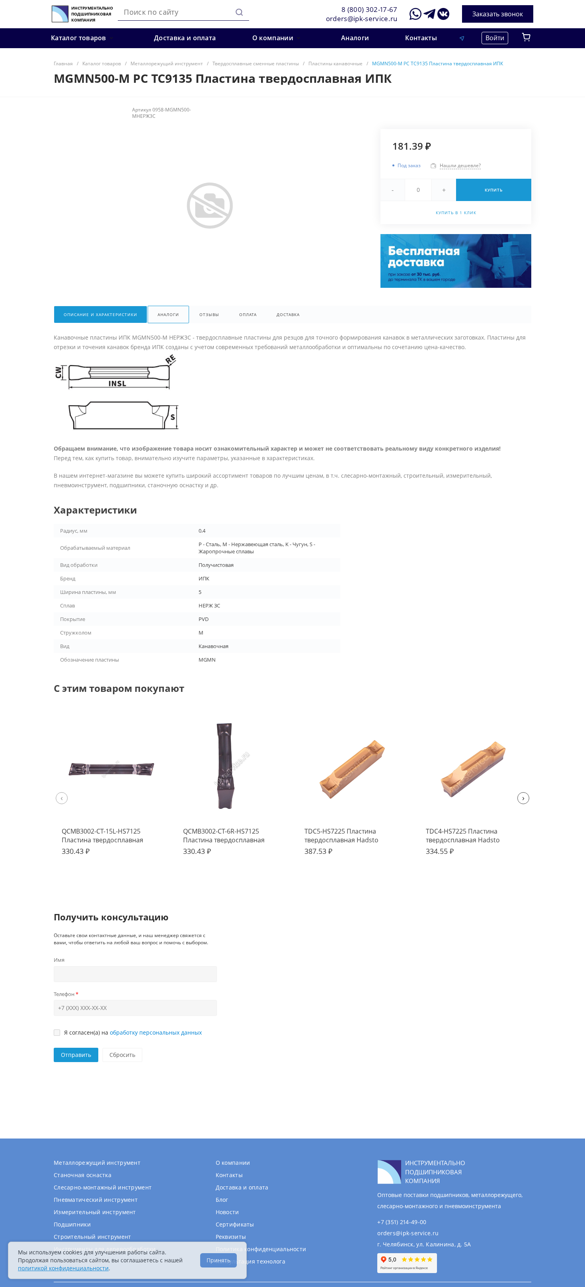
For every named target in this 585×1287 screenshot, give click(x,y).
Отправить (76, 1055)
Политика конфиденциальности (261, 1249)
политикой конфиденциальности (63, 1268)
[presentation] (62, 798)
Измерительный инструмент (95, 1212)
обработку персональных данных (156, 1032)
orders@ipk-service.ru (362, 18)
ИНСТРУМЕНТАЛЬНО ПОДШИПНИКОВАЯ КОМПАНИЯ (92, 14)
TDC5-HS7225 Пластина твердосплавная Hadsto (341, 835)
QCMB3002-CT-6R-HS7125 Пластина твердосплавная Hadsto (224, 840)
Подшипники (72, 1224)
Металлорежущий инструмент (97, 1162)
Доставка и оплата (242, 1187)
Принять (218, 1260)
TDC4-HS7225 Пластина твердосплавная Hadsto (463, 835)
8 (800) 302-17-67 (369, 9)
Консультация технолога (250, 1261)
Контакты (229, 1175)
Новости (227, 1212)
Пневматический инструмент (96, 1199)
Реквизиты (231, 1236)
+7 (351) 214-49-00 (401, 1222)
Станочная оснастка (82, 1175)
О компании (233, 1162)
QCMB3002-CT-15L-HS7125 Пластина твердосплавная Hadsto (102, 840)
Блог (222, 1199)
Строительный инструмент (92, 1236)
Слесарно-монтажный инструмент (103, 1187)
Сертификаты (235, 1224)
